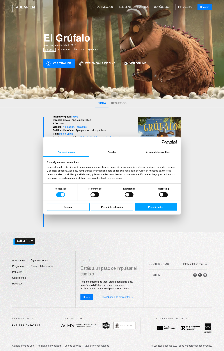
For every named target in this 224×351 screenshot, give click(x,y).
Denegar (68, 207)
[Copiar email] (205, 264)
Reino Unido (66, 133)
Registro (204, 7)
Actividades (105, 7)
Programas (18, 266)
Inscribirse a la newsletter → (117, 297)
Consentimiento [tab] (66, 152)
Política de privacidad (49, 345)
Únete (86, 297)
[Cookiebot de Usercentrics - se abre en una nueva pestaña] (164, 142)
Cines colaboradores (42, 266)
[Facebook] (200, 275)
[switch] (95, 194)
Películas (124, 7)
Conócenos (162, 7)
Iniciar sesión (185, 7)
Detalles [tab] (112, 152)
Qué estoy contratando (97, 345)
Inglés (74, 116)
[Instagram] (195, 275)
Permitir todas (155, 207)
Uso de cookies (72, 345)
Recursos (142, 7)
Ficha (102, 103)
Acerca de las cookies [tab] (157, 152)
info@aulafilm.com (193, 264)
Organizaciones (39, 260)
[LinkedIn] (205, 275)
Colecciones (19, 277)
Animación (68, 126)
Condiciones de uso (23, 345)
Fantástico (81, 126)
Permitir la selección (112, 207)
